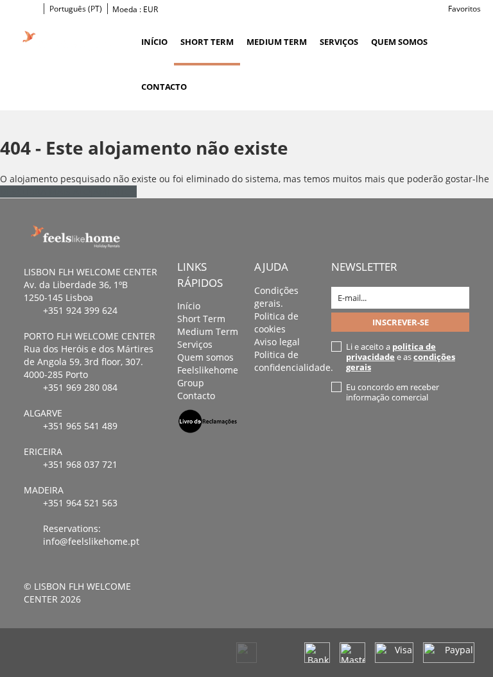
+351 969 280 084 (80, 387)
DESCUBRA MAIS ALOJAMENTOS (68, 191)
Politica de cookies (276, 322)
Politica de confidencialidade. (293, 360)
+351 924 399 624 (80, 310)
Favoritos (464, 8)
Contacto (164, 86)
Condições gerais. (276, 296)
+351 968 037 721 (80, 464)
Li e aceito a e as (400, 356)
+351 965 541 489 (80, 426)
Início (154, 41)
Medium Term (276, 41)
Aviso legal (277, 342)
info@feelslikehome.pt (91, 541)
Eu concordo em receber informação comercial (392, 392)
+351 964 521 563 (80, 503)
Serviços (339, 41)
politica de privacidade (391, 352)
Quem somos (399, 41)
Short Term (207, 41)
